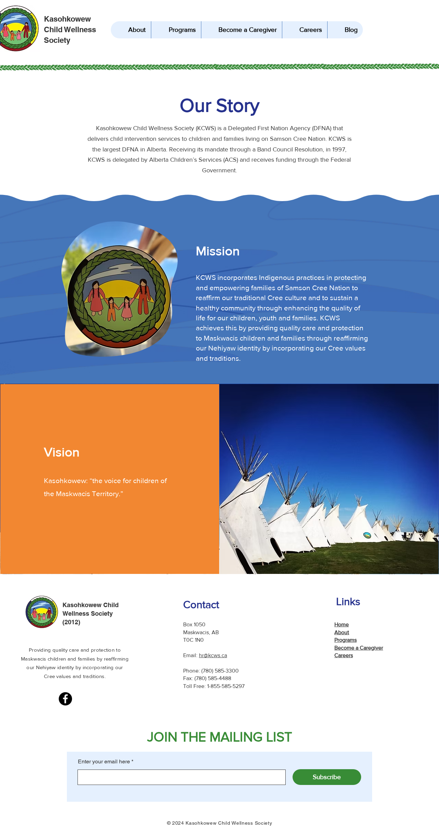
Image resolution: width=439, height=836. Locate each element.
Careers (343, 655)
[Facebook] (65, 698)
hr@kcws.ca (213, 655)
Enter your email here (104, 761)
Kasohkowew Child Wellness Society (70, 29)
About (341, 632)
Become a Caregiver (358, 648)
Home (341, 624)
